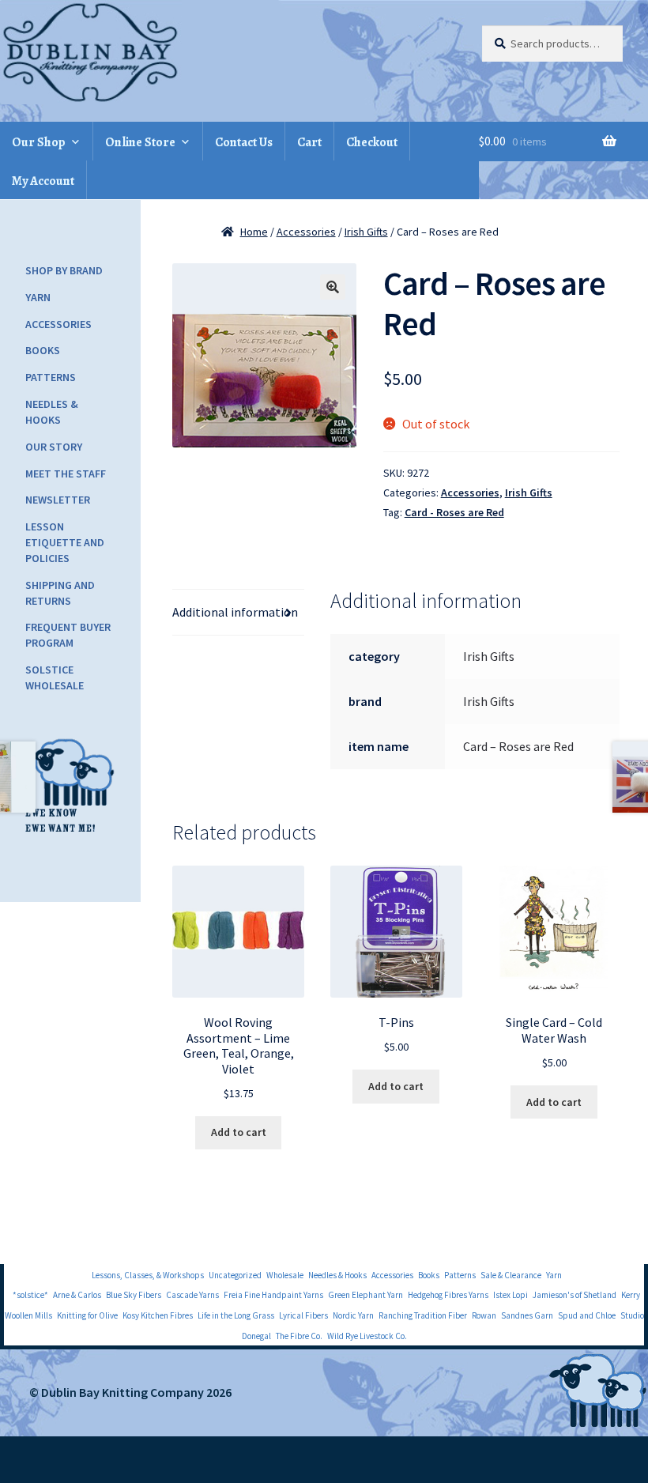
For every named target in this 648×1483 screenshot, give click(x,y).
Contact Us (244, 142)
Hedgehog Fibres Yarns (448, 1294)
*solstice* (30, 1294)
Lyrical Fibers (303, 1315)
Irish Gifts (366, 232)
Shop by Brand (64, 270)
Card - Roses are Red (454, 512)
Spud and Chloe (587, 1315)
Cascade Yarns (192, 1294)
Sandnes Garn (527, 1315)
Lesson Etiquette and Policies (64, 542)
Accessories (306, 232)
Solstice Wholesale (54, 677)
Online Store (140, 142)
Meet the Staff (65, 473)
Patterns (50, 377)
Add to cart (238, 1132)
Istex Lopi (510, 1294)
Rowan (484, 1315)
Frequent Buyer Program (68, 635)
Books (42, 350)
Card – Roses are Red (518, 746)
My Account (43, 181)
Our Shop (39, 142)
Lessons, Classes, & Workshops (148, 1275)
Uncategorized (235, 1275)
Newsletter (57, 499)
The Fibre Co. (299, 1335)
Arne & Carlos (77, 1294)
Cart (309, 142)
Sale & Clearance (510, 1275)
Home (254, 232)
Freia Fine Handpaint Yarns (273, 1294)
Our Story (53, 447)
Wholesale (284, 1275)
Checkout (371, 142)
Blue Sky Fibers (133, 1294)
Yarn (38, 297)
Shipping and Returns (60, 593)
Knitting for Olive (87, 1315)
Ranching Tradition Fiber (423, 1315)
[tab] (237, 613)
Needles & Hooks (51, 412)
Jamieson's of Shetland (574, 1294)
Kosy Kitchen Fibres (157, 1315)
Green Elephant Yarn (365, 1294)
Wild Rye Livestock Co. (367, 1335)
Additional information (235, 612)
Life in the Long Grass (236, 1315)
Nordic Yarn (353, 1315)
